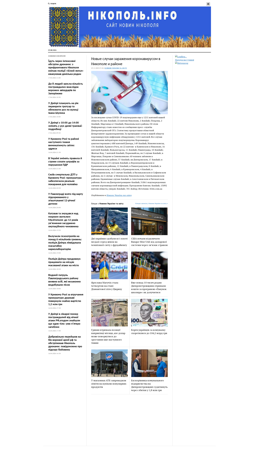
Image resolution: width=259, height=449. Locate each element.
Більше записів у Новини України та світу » (151, 203)
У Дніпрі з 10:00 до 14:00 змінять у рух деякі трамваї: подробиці (65, 126)
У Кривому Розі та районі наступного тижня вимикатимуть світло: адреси (63, 144)
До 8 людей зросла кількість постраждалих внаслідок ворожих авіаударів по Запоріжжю (65, 88)
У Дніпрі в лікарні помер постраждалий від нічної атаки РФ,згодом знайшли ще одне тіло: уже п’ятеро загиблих (64, 320)
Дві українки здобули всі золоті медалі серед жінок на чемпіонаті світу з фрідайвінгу (109, 242)
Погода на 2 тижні (184, 59)
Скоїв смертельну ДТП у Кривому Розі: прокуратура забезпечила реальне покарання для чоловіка (64, 179)
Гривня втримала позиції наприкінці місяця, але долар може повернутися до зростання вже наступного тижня (108, 336)
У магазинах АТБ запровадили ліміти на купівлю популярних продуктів (108, 383)
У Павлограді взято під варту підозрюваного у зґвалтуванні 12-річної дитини (65, 199)
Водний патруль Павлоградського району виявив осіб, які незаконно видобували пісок (64, 280)
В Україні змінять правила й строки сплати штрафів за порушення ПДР (65, 161)
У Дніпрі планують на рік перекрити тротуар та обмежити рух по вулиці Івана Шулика (63, 108)
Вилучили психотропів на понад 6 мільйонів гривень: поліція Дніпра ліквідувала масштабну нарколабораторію (65, 243)
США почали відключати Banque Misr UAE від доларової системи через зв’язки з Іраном (149, 242)
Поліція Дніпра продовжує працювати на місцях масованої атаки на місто (64, 262)
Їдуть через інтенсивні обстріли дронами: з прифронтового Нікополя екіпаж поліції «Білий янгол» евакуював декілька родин (66, 68)
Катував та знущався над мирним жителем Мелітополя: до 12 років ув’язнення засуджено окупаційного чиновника (63, 220)
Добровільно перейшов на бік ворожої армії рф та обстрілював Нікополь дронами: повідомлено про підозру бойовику (65, 343)
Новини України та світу (116, 68)
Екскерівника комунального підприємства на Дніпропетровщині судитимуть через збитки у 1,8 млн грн (149, 385)
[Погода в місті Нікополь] (195, 56)
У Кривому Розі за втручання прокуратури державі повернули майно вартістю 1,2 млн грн (65, 299)
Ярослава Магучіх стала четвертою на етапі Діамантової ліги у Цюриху (106, 286)
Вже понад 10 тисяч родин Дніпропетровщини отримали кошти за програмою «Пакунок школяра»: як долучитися (148, 287)
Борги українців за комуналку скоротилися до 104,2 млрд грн (149, 331)
